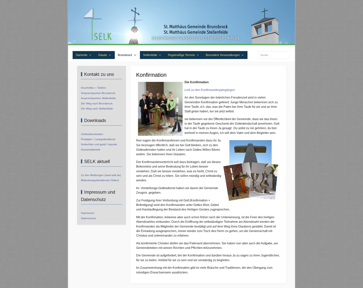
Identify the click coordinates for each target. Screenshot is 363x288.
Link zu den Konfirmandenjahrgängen (210, 90)
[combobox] (274, 55)
